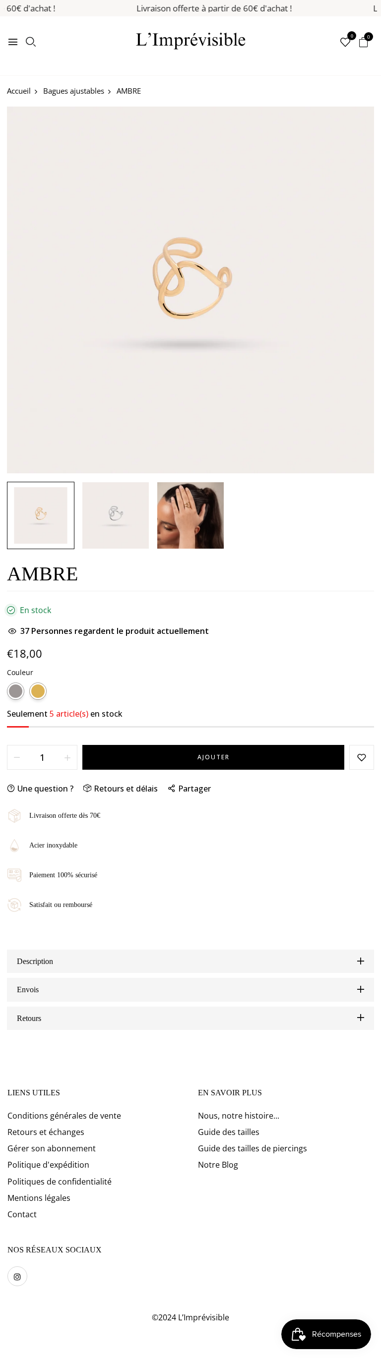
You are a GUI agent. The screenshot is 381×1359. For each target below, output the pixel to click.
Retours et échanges (45, 1132)
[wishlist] (345, 43)
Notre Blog (218, 1164)
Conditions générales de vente (64, 1115)
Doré (38, 691)
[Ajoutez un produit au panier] (67, 757)
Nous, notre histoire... (238, 1115)
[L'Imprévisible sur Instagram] (17, 1276)
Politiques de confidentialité (59, 1181)
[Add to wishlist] (361, 757)
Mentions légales (38, 1197)
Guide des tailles (228, 1132)
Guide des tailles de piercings (252, 1148)
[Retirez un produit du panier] (16, 757)
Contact (22, 1214)
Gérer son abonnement (51, 1148)
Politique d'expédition (48, 1164)
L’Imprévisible (203, 1317)
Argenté (15, 691)
